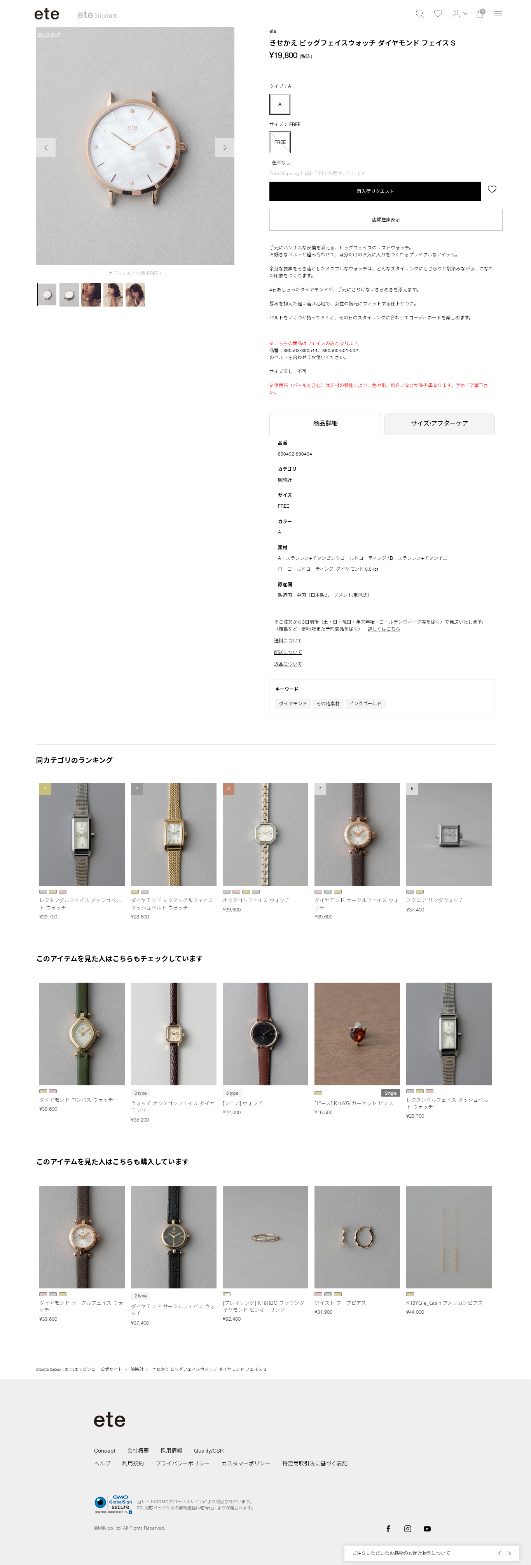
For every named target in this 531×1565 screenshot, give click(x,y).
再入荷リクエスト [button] (375, 191)
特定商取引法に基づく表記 (315, 1463)
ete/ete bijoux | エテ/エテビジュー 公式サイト (79, 1369)
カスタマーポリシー (246, 1463)
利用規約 (133, 1463)
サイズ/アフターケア (439, 423)
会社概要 (138, 1450)
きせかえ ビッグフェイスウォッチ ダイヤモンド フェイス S (209, 1369)
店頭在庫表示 (386, 220)
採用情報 (171, 1450)
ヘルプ (102, 1463)
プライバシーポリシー (182, 1463)
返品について (288, 664)
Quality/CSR (209, 1450)
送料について (288, 640)
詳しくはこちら (384, 629)
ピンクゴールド (365, 703)
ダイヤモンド (293, 703)
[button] (459, 13)
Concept (104, 1450)
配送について (288, 652)
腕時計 (285, 480)
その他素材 (328, 703)
